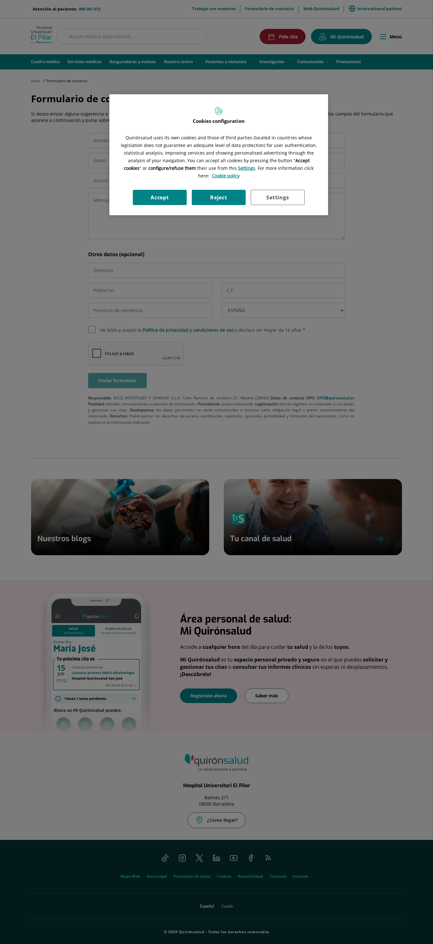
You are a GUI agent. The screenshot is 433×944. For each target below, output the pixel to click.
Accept (160, 197)
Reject (218, 197)
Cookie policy (226, 176)
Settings (277, 197)
